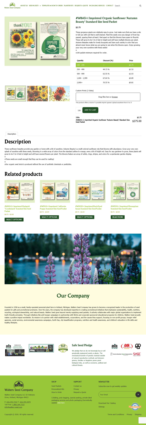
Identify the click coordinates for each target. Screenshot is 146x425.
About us (24, 5)
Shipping (138, 414)
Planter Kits (68, 5)
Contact (109, 5)
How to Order (57, 392)
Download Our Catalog (107, 403)
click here (60, 403)
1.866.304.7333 (18, 405)
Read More (117, 217)
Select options (14, 220)
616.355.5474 (25, 402)
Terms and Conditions (116, 414)
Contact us (78, 386)
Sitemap (102, 407)
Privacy (76, 389)
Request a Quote (81, 5)
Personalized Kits (58, 389)
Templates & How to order (52, 5)
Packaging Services (97, 5)
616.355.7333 (12, 402)
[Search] (140, 5)
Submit (138, 394)
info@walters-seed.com (13, 407)
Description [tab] (12, 134)
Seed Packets (34, 5)
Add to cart (90, 110)
